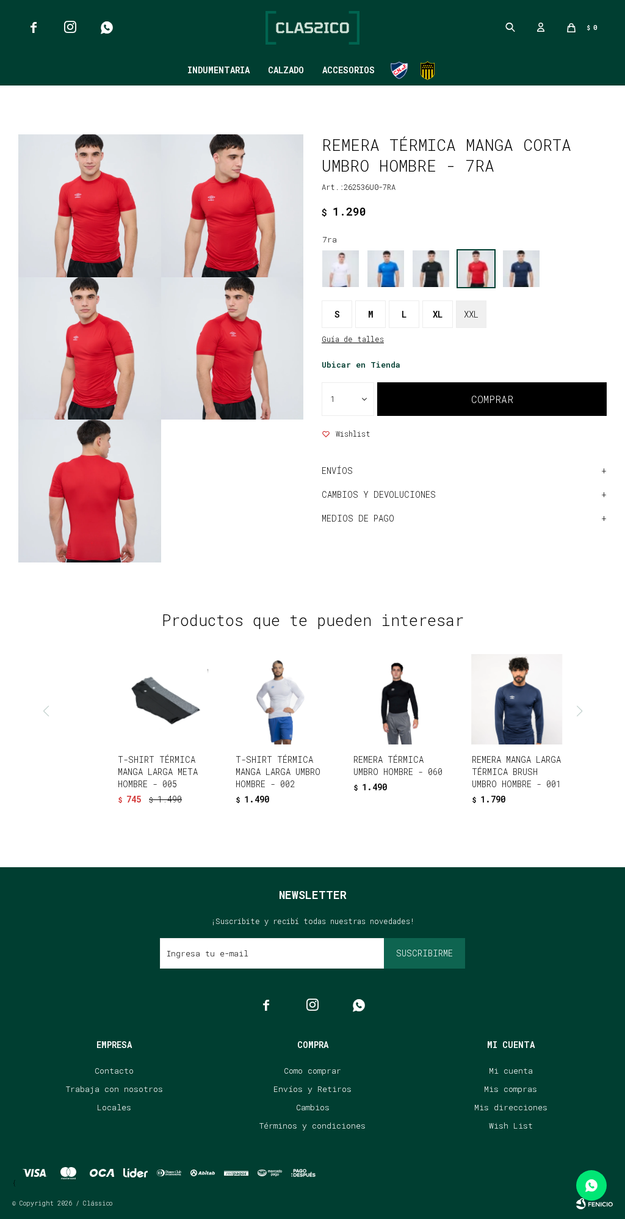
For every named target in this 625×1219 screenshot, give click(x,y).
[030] (385, 268)
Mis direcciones (510, 1107)
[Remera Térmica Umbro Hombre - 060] (398, 699)
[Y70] (521, 268)
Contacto (114, 1070)
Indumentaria (218, 70)
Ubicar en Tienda (361, 364)
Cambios (313, 1107)
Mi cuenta (511, 1070)
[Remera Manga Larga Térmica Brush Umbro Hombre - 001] (517, 699)
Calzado (286, 70)
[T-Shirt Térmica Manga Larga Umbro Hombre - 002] (281, 699)
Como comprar (312, 1070)
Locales (114, 1107)
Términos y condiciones (312, 1125)
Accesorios (348, 70)
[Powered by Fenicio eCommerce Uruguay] (594, 1204)
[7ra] (476, 268)
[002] (340, 268)
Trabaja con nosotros (114, 1088)
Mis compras (510, 1088)
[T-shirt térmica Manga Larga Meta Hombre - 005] (163, 699)
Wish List (511, 1125)
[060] (430, 268)
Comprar (492, 399)
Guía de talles (353, 339)
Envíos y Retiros (312, 1088)
